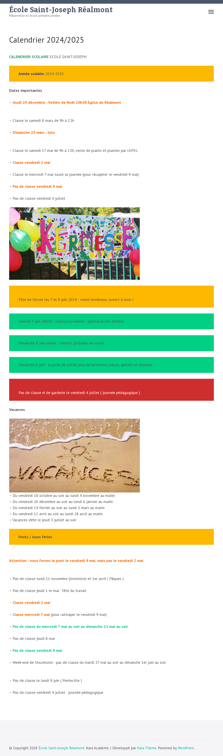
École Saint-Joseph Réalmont (61, 10)
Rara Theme (146, 748)
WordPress (186, 748)
